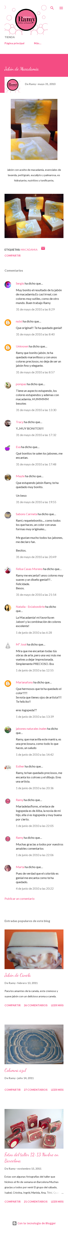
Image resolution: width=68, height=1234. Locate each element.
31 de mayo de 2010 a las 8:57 (35, 372)
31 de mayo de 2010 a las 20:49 (36, 557)
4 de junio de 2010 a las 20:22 (35, 888)
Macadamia (29, 249)
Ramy (19, 800)
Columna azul (15, 1070)
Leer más (57, 1005)
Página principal (14, 43)
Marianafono (24, 682)
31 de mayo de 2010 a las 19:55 (36, 502)
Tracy (19, 422)
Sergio (20, 283)
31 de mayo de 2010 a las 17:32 (36, 435)
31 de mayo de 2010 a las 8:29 (35, 309)
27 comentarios (35, 1089)
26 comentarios (35, 1005)
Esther (20, 766)
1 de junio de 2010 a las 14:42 (35, 754)
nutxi (19, 321)
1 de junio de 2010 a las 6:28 (34, 632)
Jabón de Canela (18, 975)
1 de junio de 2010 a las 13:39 (35, 716)
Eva (18, 447)
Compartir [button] (13, 255)
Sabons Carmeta (26, 514)
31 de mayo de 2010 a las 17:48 (36, 464)
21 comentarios (35, 1201)
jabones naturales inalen (31, 728)
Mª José (21, 644)
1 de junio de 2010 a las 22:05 (35, 825)
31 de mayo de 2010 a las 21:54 (36, 594)
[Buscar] (52, 7)
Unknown (22, 346)
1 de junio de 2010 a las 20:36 (35, 788)
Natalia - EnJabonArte (30, 606)
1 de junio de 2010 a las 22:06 (35, 855)
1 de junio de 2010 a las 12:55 (35, 670)
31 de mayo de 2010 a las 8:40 (35, 334)
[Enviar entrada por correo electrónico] (43, 249)
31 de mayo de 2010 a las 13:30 (36, 410)
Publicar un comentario (20, 898)
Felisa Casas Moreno (29, 569)
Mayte (20, 476)
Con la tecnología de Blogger (36, 1223)
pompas (21, 384)
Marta (20, 867)
